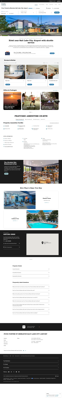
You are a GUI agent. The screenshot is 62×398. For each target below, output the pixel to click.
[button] (52, 1)
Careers (11, 378)
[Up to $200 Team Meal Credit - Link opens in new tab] (31, 101)
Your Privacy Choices (36, 378)
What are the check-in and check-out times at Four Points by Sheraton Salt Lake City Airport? (29, 286)
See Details (53, 53)
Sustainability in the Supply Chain (50, 378)
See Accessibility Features (9, 146)
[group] (31, 172)
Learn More (46, 202)
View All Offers (55, 90)
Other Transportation (8, 247)
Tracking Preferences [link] (6, 378)
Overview (36, 4)
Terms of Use (15, 378)
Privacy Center (28, 378)
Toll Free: (36, 341)
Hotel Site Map (9, 379)
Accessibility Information (17, 272)
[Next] (58, 101)
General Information (16, 269)
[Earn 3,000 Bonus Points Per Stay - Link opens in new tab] (12, 101)
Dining (47, 4)
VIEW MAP (49, 8)
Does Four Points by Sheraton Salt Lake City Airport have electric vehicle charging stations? (28, 309)
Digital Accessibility (42, 378)
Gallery (59, 4)
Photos (18, 338)
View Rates (7, 84)
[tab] (20, 119)
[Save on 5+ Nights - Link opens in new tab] (50, 101)
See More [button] (47, 47)
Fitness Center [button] (35, 128)
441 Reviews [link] (38, 8)
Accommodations (41, 4)
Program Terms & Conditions (21, 378)
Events (56, 4)
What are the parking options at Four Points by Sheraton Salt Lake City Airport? (26, 293)
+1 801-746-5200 (56, 8)
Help (12, 379)
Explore (6, 173)
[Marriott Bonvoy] (58, 1)
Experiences (51, 4)
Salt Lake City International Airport (11, 243)
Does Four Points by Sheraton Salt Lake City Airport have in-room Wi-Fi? (25, 297)
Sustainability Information (17, 276)
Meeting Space (21, 128)
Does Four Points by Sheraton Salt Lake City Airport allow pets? (24, 290)
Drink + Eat (5, 341)
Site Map (4, 379)
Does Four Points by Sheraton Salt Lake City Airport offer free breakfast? (25, 312)
